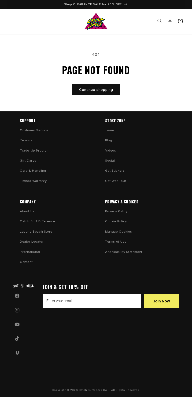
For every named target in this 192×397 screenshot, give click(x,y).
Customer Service (34, 130)
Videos (110, 150)
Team (109, 130)
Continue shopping (96, 89)
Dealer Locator (32, 241)
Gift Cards (28, 160)
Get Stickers (115, 170)
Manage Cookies (118, 231)
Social (110, 160)
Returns (26, 140)
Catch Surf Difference (37, 221)
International (30, 252)
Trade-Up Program (35, 150)
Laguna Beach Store (36, 231)
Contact (26, 262)
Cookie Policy (116, 221)
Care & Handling (33, 170)
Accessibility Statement (123, 252)
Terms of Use (115, 241)
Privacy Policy (116, 211)
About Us (27, 211)
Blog (108, 140)
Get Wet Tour (115, 181)
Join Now (161, 301)
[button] (10, 21)
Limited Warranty (33, 181)
